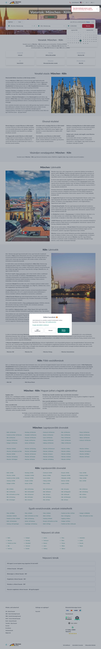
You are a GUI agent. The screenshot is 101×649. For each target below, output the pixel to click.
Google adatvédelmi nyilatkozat (40, 325)
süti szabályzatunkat (51, 322)
